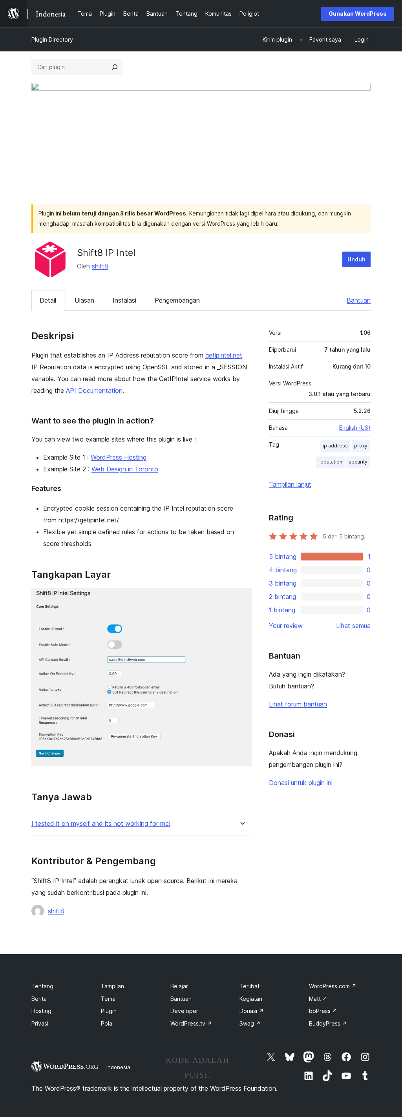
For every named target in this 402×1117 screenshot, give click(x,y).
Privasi (39, 1023)
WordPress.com (332, 986)
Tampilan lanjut (290, 484)
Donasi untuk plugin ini (301, 783)
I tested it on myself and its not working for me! (100, 823)
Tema (108, 998)
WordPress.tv (191, 1023)
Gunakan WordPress (358, 13)
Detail (48, 300)
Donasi (251, 1010)
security (358, 462)
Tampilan (112, 986)
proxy (360, 446)
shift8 (100, 266)
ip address (335, 446)
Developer (184, 1010)
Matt (318, 998)
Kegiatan (250, 998)
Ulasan (84, 300)
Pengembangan (177, 300)
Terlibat (249, 986)
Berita (39, 998)
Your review (286, 626)
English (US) (355, 427)
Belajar (179, 986)
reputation (330, 462)
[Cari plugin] (114, 67)
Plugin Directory (52, 39)
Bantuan (359, 300)
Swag (250, 1023)
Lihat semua (353, 626)
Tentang (42, 986)
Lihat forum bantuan (298, 704)
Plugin (109, 1010)
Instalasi (124, 300)
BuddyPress (328, 1023)
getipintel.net (223, 355)
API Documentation (94, 390)
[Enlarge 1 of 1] (241, 599)
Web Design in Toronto (124, 469)
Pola (106, 1023)
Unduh (356, 259)
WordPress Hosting (118, 457)
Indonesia (118, 1067)
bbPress (323, 1010)
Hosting (41, 1010)
